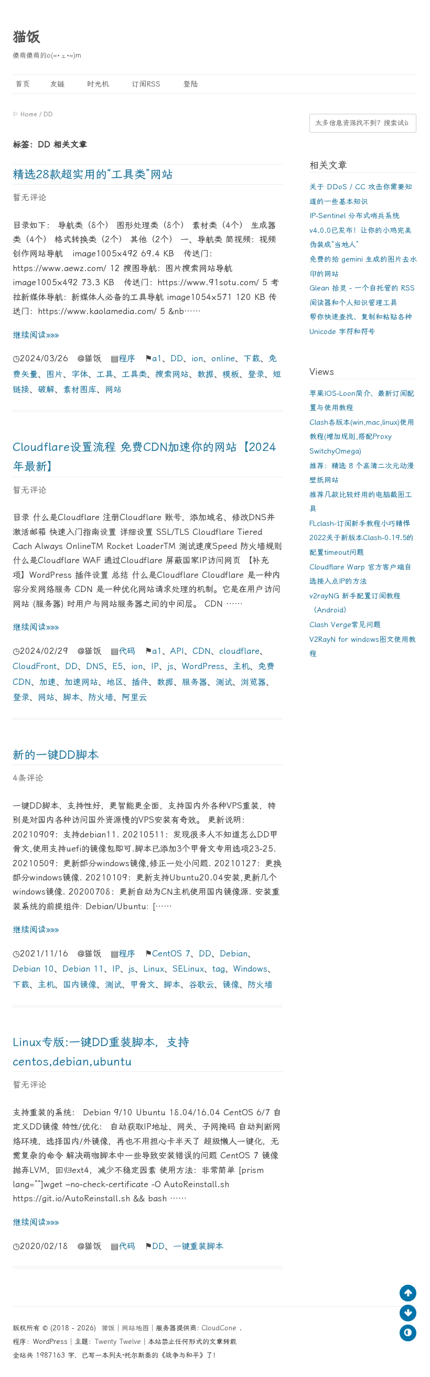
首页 (21, 84)
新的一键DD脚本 (56, 754)
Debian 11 (83, 969)
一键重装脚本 (198, 1246)
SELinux (188, 969)
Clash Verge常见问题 (345, 624)
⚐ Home (25, 114)
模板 (230, 374)
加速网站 (81, 682)
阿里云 (134, 697)
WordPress (203, 666)
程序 (127, 358)
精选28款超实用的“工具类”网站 (93, 174)
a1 (157, 358)
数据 (205, 374)
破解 (46, 389)
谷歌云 (201, 984)
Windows (250, 969)
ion (197, 358)
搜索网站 (172, 374)
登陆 (189, 84)
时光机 (96, 84)
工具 (104, 374)
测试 (224, 682)
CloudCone (220, 1328)
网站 (113, 389)
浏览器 (253, 682)
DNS (95, 666)
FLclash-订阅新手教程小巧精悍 (359, 523)
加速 (47, 682)
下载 (251, 358)
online (223, 358)
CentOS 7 (171, 954)
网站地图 (135, 1328)
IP (155, 666)
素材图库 (79, 389)
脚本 (71, 697)
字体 (79, 374)
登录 (256, 374)
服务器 (194, 682)
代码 (127, 651)
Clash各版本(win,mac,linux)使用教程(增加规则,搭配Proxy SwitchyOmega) (361, 436)
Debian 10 (33, 969)
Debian (234, 954)
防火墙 (100, 697)
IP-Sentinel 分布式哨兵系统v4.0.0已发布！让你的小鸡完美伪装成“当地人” (360, 230)
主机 (241, 666)
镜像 (230, 984)
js (170, 666)
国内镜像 (79, 984)
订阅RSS (144, 84)
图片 (54, 374)
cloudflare (239, 651)
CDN (201, 651)
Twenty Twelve (118, 1342)
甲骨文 (142, 984)
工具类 (134, 374)
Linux (153, 969)
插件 (140, 682)
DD (176, 358)
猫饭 (26, 37)
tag (218, 969)
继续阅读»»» (36, 335)
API (177, 651)
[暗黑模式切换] (408, 1333)
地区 (114, 682)
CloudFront (35, 666)
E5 (117, 666)
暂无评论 (29, 197)
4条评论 (28, 778)
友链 (57, 84)
